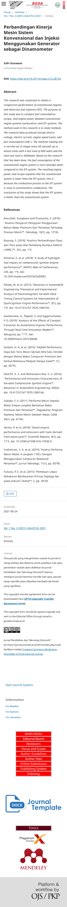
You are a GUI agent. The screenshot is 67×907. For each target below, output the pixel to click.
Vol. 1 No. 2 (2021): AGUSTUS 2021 (22, 16)
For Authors (12, 711)
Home (7, 12)
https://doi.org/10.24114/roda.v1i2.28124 (35, 78)
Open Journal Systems (19, 685)
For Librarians (13, 717)
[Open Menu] (3, 3)
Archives (19, 12)
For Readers (12, 706)
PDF (11, 493)
